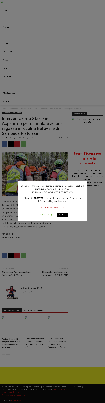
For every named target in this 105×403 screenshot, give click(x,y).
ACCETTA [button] (63, 215)
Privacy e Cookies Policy (52, 207)
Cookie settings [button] (46, 214)
